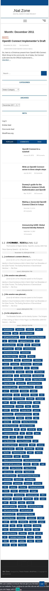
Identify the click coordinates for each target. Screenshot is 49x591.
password (18, 483)
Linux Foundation (24, 441)
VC (5, 537)
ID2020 (20, 418)
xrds (13, 545)
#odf (15, 333)
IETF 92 (31, 429)
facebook (40, 399)
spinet (42, 522)
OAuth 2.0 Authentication (12, 460)
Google (15, 410)
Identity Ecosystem (10, 426)
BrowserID (26, 360)
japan (37, 433)
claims (34, 368)
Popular (9, 142)
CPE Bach (39, 372)
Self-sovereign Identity (25, 514)
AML (20, 345)
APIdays (36, 345)
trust (5, 529)
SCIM (13, 503)
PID (5, 487)
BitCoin (31, 356)
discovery (21, 383)
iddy (36, 418)
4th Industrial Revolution (36, 337)
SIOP (6, 522)
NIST (30, 453)
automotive (25, 352)
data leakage (38, 376)
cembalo (15, 364)
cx (16, 376)
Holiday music (8, 418)
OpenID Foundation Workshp (28, 476)
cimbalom (18, 368)
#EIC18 (29, 329)
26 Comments (38, 193)
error (16, 395)
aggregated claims (26, 341)
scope (21, 503)
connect (20, 372)
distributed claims (34, 383)
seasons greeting (9, 506)
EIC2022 (24, 391)
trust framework (16, 529)
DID (28, 379)
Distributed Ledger (10, 387)
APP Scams (8, 349)
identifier (6, 422)
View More (9, 60)
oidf (42, 464)
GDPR (6, 410)
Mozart (39, 449)
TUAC (28, 529)
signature (31, 518)
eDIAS (38, 387)
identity (5, 37)
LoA (35, 441)
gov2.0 (36, 410)
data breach (26, 376)
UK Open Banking (10, 533)
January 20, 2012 (28, 155)
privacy (13, 487)
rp (36, 499)
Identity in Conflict (27, 426)
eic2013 (14, 391)
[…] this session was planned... (14, 275)
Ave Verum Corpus (10, 356)
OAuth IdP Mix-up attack (12, 464)
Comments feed (8, 129)
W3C (5, 541)
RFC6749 (17, 499)
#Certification (8, 329)
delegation (19, 379)
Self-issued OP (9, 514)
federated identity (24, 402)
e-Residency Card (26, 387)
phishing (38, 483)
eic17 (5, 391)
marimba (23, 445)
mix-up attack (8, 449)
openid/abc (7, 479)
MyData (6, 453)
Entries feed (6, 125)
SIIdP (41, 518)
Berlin (22, 356)
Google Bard (26, 410)
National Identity (18, 453)
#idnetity (6, 333)
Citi (27, 368)
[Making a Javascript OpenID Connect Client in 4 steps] (11, 202)
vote (38, 537)
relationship (19, 495)
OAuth (25, 456)
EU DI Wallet (19, 399)
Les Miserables (9, 441)
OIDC (35, 464)
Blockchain (7, 360)
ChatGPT (37, 364)
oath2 (17, 456)
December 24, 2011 (9, 45)
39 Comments (40, 155)
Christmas (7, 368)
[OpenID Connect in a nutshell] (11, 149)
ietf (23, 429)
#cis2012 (20, 329)
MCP (32, 445)
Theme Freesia (24, 571)
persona (28, 483)
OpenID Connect (22, 49)
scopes (30, 503)
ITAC (29, 433)
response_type (32, 495)
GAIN (35, 406)
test (19, 526)
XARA (6, 545)
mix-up (40, 445)
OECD (27, 464)
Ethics (34, 395)
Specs (30, 49)
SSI (12, 526)
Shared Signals (9, 518)
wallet (13, 541)
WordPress (33, 571)
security (22, 506)
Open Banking (16, 468)
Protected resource (36, 487)
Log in (4, 121)
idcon (28, 418)
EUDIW (30, 399)
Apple (18, 349)
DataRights (7, 379)
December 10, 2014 (29, 208)
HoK (36, 414)
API (27, 345)
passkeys (7, 483)
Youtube (22, 545)
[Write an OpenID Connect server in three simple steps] (11, 167)
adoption (12, 341)
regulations (7, 495)
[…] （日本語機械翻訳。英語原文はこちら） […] (19, 242)
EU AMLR (7, 399)
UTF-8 (39, 533)
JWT (20, 437)
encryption (7, 395)
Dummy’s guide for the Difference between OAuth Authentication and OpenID (34, 187)
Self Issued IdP (26, 510)
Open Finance (30, 468)
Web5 (39, 541)
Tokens (27, 526)
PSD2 (6, 491)
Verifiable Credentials (17, 537)
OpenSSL (18, 479)
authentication (29, 349)
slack (13, 522)
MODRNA (29, 449)
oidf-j (5, 468)
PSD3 (14, 491)
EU (42, 395)
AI (37, 341)
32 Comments (38, 173)
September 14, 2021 (29, 231)
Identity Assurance (29, 422)
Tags (39, 142)
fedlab (37, 402)
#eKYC (39, 329)
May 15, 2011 (27, 193)
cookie (29, 372)
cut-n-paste (7, 376)
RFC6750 (28, 499)
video (30, 537)
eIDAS (34, 391)
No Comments (24, 45)
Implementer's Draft (10, 49)
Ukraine (22, 533)
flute (28, 406)
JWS (12, 437)
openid (18, 472)
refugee (33, 491)
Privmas (23, 487)
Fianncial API (8, 406)
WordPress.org (7, 133)
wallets (22, 541)
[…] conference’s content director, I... (16, 256)
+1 (22, 337)
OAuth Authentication (32, 460)
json (5, 437)
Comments (24, 142)
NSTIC (38, 453)
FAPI (5, 402)
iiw (39, 429)
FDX (13, 402)
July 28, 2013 (27, 173)
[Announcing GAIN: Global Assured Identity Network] (11, 225)
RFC (43, 495)
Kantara (28, 437)
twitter (36, 529)
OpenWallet (30, 479)
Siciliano (21, 518)
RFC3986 (7, 499)
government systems (23, 414)
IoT (22, 433)
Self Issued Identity (10, 510)
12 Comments (27, 234)
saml (43, 499)
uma (31, 533)
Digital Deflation (39, 379)
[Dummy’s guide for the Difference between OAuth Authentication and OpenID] (11, 184)
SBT (5, 503)
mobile (19, 449)
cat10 (6, 364)
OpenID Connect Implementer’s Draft (23, 41)
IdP (17, 429)
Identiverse (7, 429)
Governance (8, 414)
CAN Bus (38, 360)
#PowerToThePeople (10, 337)
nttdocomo (7, 456)
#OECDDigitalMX (27, 333)
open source (8, 472)
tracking (37, 526)
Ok (18, 589)
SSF (5, 526)
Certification (26, 364)
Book (17, 360)
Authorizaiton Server (10, 352)
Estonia (25, 395)
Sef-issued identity (35, 506)
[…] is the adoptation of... (12, 313)
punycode (24, 491)
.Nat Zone (21, 10)
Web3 (30, 541)
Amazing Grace (9, 345)
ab (4, 341)
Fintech (19, 406)
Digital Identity (8, 383)
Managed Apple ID (10, 445)
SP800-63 (23, 522)
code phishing (8, 372)
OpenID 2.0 (29, 472)
